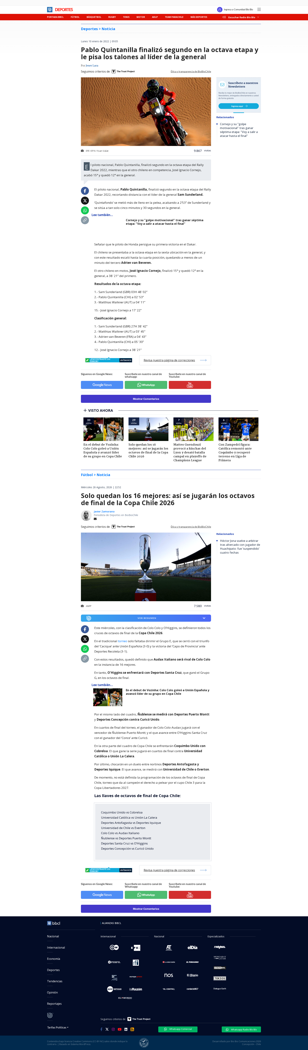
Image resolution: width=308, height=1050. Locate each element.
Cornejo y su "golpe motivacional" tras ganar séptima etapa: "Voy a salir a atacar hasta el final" (164, 222)
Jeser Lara (92, 66)
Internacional (56, 947)
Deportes (53, 970)
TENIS (126, 17)
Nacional (53, 936)
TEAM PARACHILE (174, 17)
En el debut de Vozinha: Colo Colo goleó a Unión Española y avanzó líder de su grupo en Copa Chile (167, 692)
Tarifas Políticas (56, 1027)
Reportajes (54, 1004)
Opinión (52, 992)
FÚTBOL (75, 17)
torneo (122, 641)
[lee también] (108, 697)
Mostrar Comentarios (146, 398)
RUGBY (112, 17)
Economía (53, 959)
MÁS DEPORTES (199, 17)
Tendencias (54, 981)
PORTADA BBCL (55, 17)
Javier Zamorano (104, 511)
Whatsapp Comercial (180, 1029)
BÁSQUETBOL (94, 17)
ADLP (155, 17)
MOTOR (141, 17)
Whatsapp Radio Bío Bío (243, 1029)
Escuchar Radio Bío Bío (242, 17)
